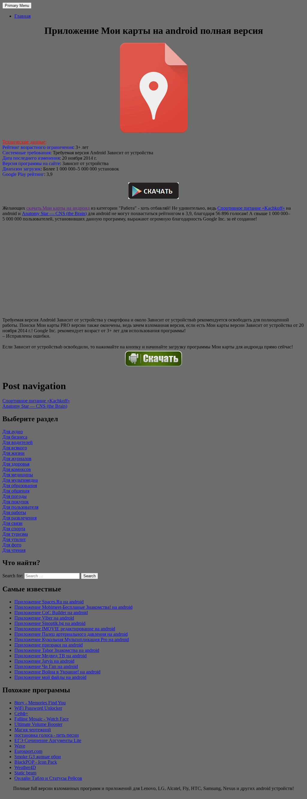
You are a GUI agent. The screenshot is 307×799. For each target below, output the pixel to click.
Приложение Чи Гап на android (46, 666)
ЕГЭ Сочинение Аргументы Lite (47, 740)
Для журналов (16, 458)
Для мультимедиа (20, 480)
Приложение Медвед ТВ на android (50, 655)
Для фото (11, 544)
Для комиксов (16, 469)
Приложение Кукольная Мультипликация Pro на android (71, 639)
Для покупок (15, 501)
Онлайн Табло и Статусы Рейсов (48, 778)
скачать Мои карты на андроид (58, 208)
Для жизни (13, 453)
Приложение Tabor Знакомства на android (56, 650)
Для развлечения (19, 517)
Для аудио (12, 431)
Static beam (25, 772)
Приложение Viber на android (44, 617)
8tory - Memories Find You (40, 702)
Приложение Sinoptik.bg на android (49, 623)
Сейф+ (21, 713)
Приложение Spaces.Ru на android (49, 601)
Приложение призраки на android (48, 644)
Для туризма (15, 534)
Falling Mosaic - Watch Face (41, 718)
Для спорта (13, 528)
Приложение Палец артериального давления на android (71, 634)
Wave (19, 745)
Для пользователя (20, 507)
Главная (22, 16)
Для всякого (14, 447)
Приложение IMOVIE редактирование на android (64, 628)
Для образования (19, 485)
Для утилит (14, 539)
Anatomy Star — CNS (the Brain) (54, 213)
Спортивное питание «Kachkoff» (251, 208)
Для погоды (14, 496)
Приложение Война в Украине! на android (57, 671)
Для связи (12, 523)
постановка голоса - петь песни (46, 735)
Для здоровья (15, 463)
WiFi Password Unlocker (38, 708)
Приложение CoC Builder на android (51, 612)
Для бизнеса (14, 436)
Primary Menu (17, 5)
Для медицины (17, 474)
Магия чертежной (32, 729)
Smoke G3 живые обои (37, 756)
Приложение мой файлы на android (50, 677)
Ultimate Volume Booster (38, 724)
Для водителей (17, 442)
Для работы (14, 512)
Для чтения (13, 550)
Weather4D (25, 767)
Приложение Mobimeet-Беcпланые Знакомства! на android (73, 607)
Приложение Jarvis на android (44, 661)
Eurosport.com (28, 751)
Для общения (15, 490)
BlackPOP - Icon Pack (35, 762)
